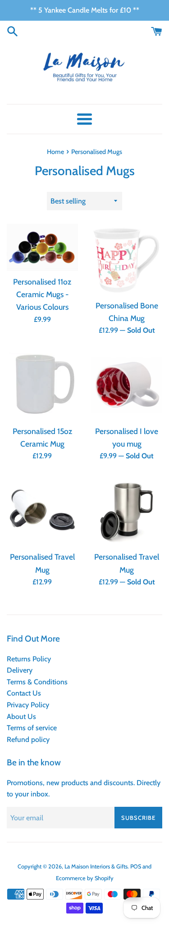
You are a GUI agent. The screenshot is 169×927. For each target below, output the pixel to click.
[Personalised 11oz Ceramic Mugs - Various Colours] (42, 247)
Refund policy (28, 739)
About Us (21, 716)
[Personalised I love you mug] (127, 385)
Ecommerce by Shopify (85, 878)
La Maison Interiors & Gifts (96, 866)
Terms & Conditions (37, 682)
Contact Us (24, 693)
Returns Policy (29, 659)
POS (135, 866)
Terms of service (32, 728)
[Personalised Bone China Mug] (127, 259)
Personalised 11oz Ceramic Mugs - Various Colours (42, 294)
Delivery (19, 670)
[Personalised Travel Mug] (42, 511)
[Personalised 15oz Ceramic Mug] (42, 385)
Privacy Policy (28, 705)
